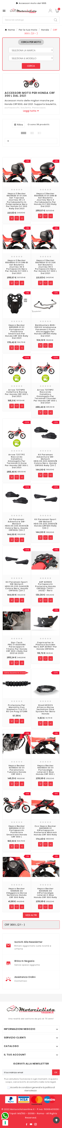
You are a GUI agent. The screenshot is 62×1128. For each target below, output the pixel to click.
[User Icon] (51, 10)
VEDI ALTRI (31, 915)
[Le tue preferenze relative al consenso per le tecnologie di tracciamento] (5, 1123)
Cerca (31, 66)
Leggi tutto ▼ (31, 110)
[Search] (55, 20)
